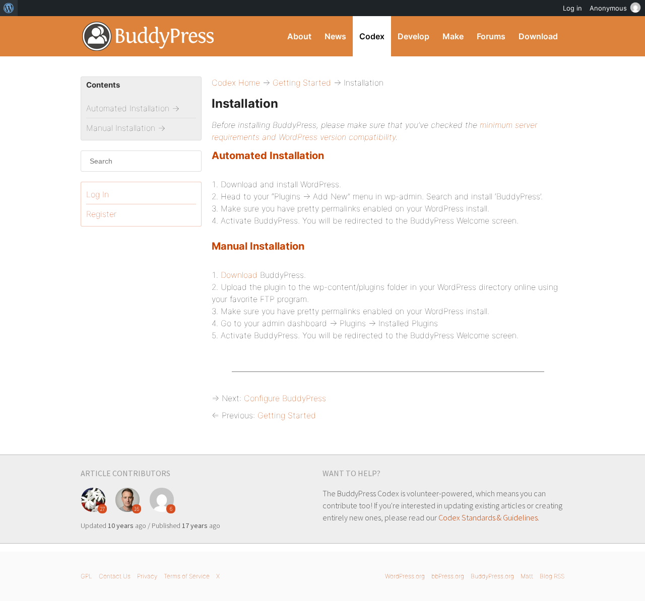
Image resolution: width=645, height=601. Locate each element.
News (335, 36)
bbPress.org (447, 576)
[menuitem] (9, 8)
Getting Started (302, 83)
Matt (527, 576)
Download (538, 36)
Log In (97, 194)
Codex (371, 36)
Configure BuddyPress (285, 398)
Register (101, 214)
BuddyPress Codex (148, 36)
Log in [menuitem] (572, 8)
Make (453, 36)
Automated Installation (268, 155)
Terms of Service (187, 576)
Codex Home (236, 83)
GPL (86, 576)
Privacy (147, 576)
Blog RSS (552, 576)
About (299, 36)
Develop (413, 36)
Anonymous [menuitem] (608, 8)
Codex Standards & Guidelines (488, 517)
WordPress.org (405, 576)
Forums (491, 36)
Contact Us (115, 576)
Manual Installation (258, 246)
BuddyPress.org (492, 576)
